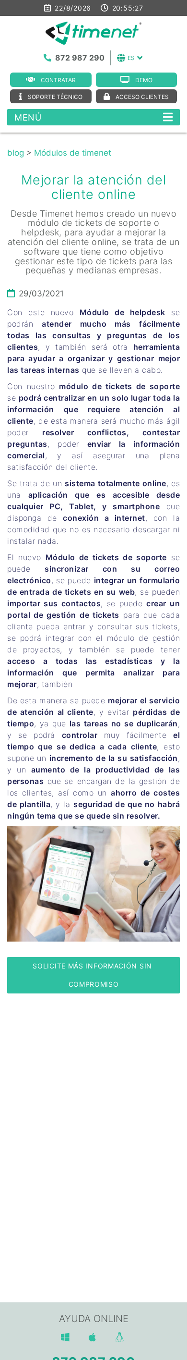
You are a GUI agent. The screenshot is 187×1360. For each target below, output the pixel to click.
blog (15, 153)
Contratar (58, 80)
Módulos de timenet (72, 153)
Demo (143, 80)
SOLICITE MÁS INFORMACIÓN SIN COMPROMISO (93, 975)
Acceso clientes (142, 96)
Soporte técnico (55, 96)
